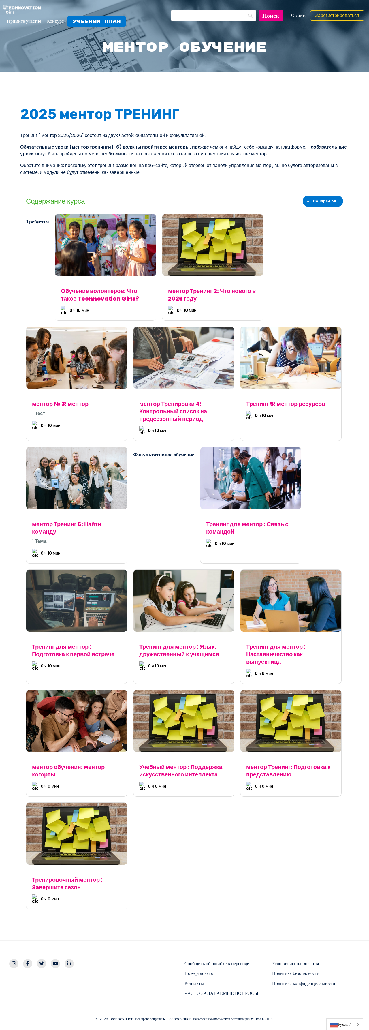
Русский (344, 1024)
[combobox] (344, 1024)
